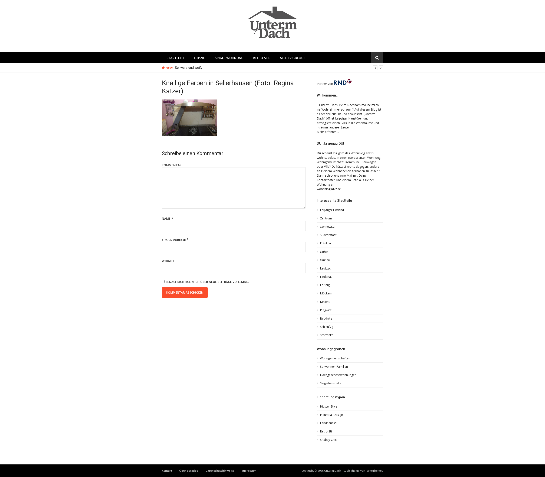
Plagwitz (325, 310)
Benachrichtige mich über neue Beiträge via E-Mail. (207, 282)
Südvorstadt (328, 235)
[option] (279, 67)
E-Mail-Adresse (175, 240)
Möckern (326, 293)
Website (168, 261)
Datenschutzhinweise (219, 471)
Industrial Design (331, 415)
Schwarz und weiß (188, 68)
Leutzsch (326, 268)
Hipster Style (328, 406)
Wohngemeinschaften (335, 358)
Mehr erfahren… (328, 132)
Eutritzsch (326, 243)
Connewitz (327, 227)
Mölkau (325, 302)
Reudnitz (326, 318)
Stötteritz (326, 335)
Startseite (175, 58)
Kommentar (172, 165)
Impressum (248, 471)
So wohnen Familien (334, 367)
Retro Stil (261, 58)
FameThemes (374, 471)
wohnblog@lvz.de (329, 189)
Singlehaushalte (330, 383)
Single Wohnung (229, 58)
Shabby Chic (328, 440)
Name (167, 218)
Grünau (325, 260)
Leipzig (199, 58)
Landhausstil (328, 423)
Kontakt (167, 471)
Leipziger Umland (332, 210)
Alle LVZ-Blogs (292, 58)
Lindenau (326, 277)
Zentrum (326, 218)
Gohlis (324, 252)
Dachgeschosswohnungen (338, 375)
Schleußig (326, 327)
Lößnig (325, 285)
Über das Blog (188, 471)
